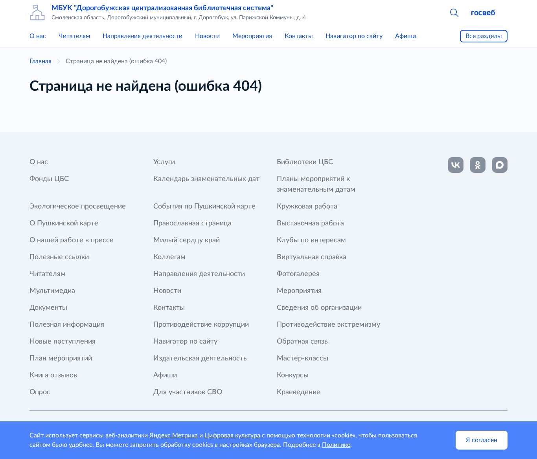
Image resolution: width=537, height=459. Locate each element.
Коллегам (169, 257)
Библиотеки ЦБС (305, 162)
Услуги (164, 162)
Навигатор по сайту (354, 36)
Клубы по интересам (311, 240)
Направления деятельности (142, 36)
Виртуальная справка (311, 257)
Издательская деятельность (200, 358)
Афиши (405, 36)
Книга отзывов (53, 375)
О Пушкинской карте (63, 223)
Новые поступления (62, 341)
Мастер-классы (302, 358)
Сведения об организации (319, 307)
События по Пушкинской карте (204, 206)
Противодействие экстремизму (328, 324)
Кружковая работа (307, 206)
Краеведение (298, 392)
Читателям (74, 36)
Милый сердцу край (186, 240)
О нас (37, 36)
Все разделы (483, 36)
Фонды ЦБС (49, 179)
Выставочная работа (310, 223)
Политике (336, 445)
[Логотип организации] (37, 12)
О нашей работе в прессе (71, 240)
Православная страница (192, 223)
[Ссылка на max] (500, 165)
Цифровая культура (232, 435)
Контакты (299, 36)
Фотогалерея (298, 274)
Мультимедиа (52, 290)
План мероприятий (60, 358)
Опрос (39, 392)
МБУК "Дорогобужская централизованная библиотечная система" (162, 8)
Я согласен (481, 440)
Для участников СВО (187, 392)
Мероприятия (252, 36)
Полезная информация (66, 324)
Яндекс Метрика (173, 435)
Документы (48, 307)
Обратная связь (302, 341)
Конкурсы (293, 375)
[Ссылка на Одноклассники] (478, 165)
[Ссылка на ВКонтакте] (455, 165)
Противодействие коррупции (201, 324)
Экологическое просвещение (77, 206)
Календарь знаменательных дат (206, 179)
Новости (207, 36)
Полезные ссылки (59, 257)
